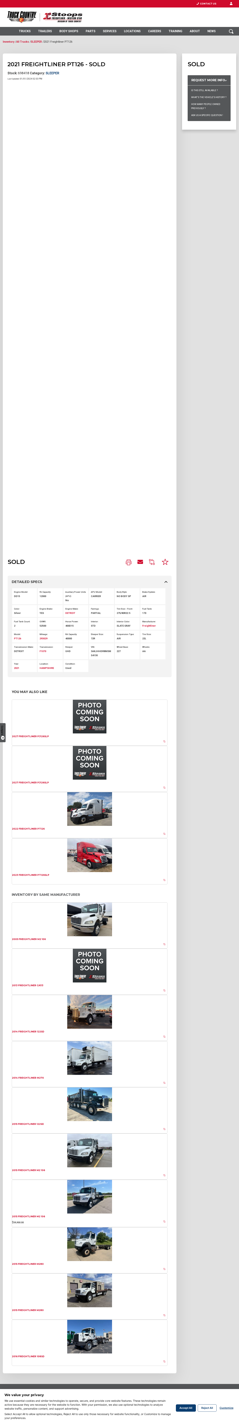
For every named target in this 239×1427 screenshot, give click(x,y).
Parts (90, 31)
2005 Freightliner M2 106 (29, 939)
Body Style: (122, 592)
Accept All (185, 1407)
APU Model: (97, 592)
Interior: (94, 621)
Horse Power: (71, 621)
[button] (231, 4)
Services (110, 31)
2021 (16, 668)
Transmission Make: (24, 647)
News (211, 31)
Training (175, 31)
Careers (154, 31)
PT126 (17, 638)
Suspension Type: (125, 634)
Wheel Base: (122, 647)
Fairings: (95, 609)
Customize (226, 1407)
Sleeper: (69, 647)
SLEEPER (36, 41)
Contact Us (207, 3)
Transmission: (46, 647)
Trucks (25, 31)
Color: (17, 609)
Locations (132, 31)
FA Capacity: (45, 592)
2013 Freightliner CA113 (27, 985)
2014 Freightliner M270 (28, 1077)
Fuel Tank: (147, 609)
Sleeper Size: (97, 634)
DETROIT (70, 613)
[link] (129, 563)
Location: (44, 664)
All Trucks (22, 41)
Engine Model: (21, 592)
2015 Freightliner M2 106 (28, 1170)
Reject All (207, 1407)
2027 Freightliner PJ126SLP (30, 736)
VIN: (93, 647)
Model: (17, 634)
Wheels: (146, 647)
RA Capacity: (71, 634)
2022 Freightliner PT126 (28, 828)
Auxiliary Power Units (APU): (75, 594)
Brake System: (149, 592)
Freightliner (149, 625)
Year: (16, 664)
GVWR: (43, 621)
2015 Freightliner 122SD (28, 1124)
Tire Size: (146, 634)
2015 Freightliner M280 (28, 1264)
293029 (43, 638)
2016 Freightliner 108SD (28, 1356)
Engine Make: (71, 609)
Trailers (45, 31)
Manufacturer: (149, 621)
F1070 (43, 651)
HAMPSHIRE (47, 668)
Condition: (70, 664)
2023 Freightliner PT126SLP (30, 875)
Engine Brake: (46, 609)
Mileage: (44, 634)
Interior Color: (123, 621)
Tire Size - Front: (125, 609)
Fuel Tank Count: (22, 621)
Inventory (8, 41)
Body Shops (68, 31)
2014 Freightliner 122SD (28, 1031)
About (195, 31)
